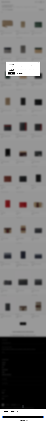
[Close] (23, 406)
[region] (23, 69)
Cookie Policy (11, 70)
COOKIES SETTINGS (20, 73)
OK (11, 73)
